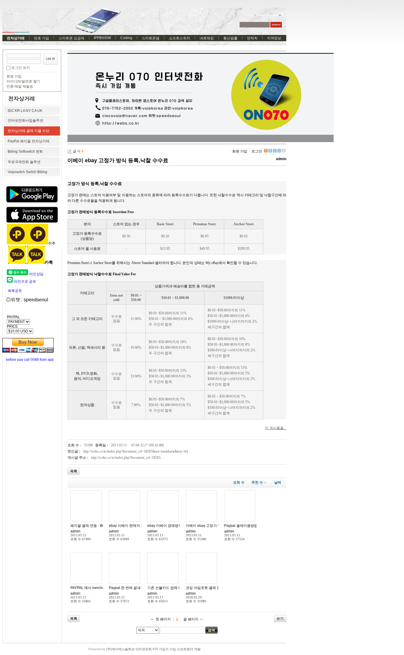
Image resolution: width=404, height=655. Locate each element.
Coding (126, 38)
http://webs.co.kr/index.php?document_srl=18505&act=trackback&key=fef (135, 451)
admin (281, 159)
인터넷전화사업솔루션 (25, 120)
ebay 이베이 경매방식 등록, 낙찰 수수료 (178, 526)
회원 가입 (14, 76)
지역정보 (274, 38)
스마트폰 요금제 (71, 38)
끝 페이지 (190, 619)
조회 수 (239, 482)
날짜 (277, 482)
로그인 (256, 151)
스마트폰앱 (150, 38)
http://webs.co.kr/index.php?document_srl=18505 (126, 458)
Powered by (144, 649)
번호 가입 (41, 38)
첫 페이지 (163, 619)
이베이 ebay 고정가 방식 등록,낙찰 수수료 (117, 160)
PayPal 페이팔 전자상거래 (28, 141)
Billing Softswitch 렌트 (25, 151)
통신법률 (230, 38)
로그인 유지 (20, 68)
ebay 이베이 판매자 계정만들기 (134, 526)
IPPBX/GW (102, 38)
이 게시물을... (275, 428)
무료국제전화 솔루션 (24, 162)
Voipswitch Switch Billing (27, 172)
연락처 (252, 38)
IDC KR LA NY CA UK (25, 111)
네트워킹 (207, 38)
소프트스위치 (179, 38)
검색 (211, 630)
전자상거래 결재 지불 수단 (28, 131)
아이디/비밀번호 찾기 (23, 81)
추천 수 (257, 482)
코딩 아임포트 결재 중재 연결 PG (212, 588)
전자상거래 (16, 38)
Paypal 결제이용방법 (241, 526)
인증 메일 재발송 (20, 86)
